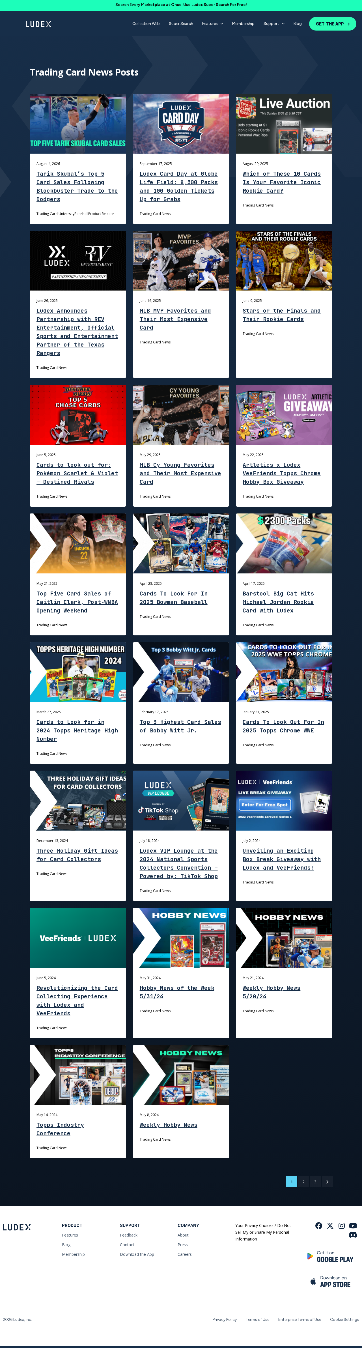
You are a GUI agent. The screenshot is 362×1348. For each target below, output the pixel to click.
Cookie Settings (344, 1319)
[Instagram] (341, 1225)
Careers (185, 1254)
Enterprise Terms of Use (299, 1319)
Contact (127, 1244)
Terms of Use (257, 1319)
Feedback (128, 1235)
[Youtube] (352, 1225)
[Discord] (352, 1234)
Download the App (137, 1254)
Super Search (181, 23)
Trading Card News (155, 213)
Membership (243, 23)
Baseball (81, 213)
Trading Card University (55, 213)
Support (271, 23)
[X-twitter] (330, 1225)
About (183, 1235)
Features (210, 23)
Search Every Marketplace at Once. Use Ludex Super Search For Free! (181, 4)
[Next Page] (327, 1181)
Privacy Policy (225, 1319)
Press (183, 1244)
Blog (298, 23)
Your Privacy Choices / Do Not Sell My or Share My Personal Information (263, 1232)
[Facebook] (318, 1225)
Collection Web (146, 23)
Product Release (101, 213)
